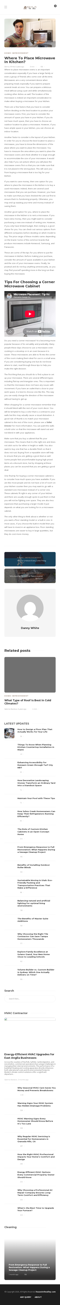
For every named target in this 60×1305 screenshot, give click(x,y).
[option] (30, 683)
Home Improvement (16, 53)
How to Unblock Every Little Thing (31, 561)
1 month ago (13, 1274)
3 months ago (23, 1080)
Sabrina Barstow (10, 709)
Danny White (9, 67)
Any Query (25, 1297)
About (38, 1297)
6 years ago (20, 67)
